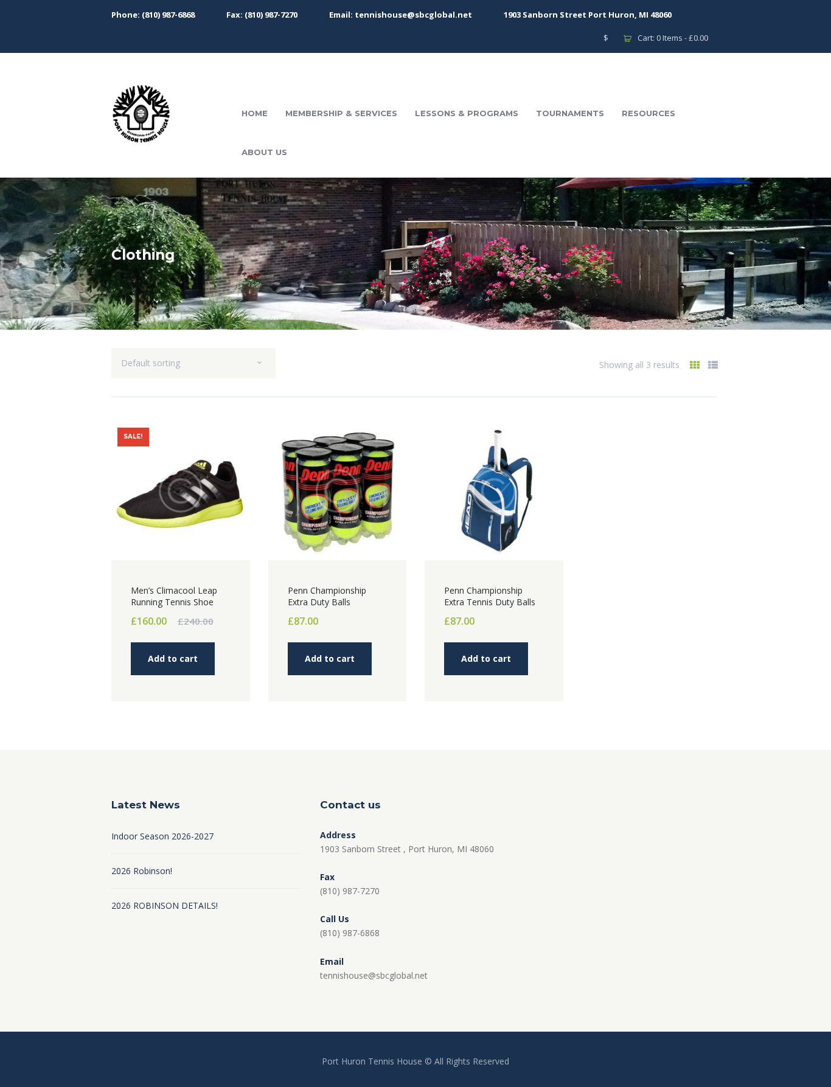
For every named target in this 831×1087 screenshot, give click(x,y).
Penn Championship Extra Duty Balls (327, 596)
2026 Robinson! (141, 871)
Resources (648, 113)
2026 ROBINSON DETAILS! (164, 905)
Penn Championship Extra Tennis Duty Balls (489, 596)
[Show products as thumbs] (694, 365)
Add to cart (173, 658)
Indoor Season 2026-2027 (162, 836)
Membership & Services (341, 113)
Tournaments (570, 113)
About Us (264, 152)
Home (255, 113)
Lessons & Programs (466, 113)
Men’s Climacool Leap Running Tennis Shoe (174, 596)
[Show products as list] (713, 365)
